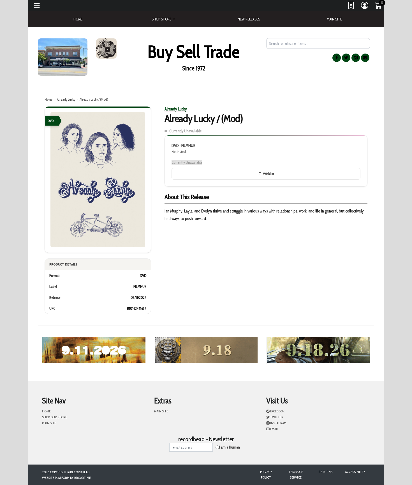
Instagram (278, 423)
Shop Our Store (54, 417)
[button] (163, 19)
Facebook (277, 411)
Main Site (334, 19)
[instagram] (355, 58)
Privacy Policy (266, 474)
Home (48, 99)
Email (274, 429)
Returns (325, 472)
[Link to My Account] (365, 6)
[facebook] (336, 58)
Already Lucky (66, 99)
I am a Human (229, 447)
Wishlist (268, 174)
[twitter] (346, 58)
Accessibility (355, 472)
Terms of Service (296, 474)
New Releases (249, 19)
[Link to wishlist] (351, 6)
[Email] (365, 58)
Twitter (276, 417)
